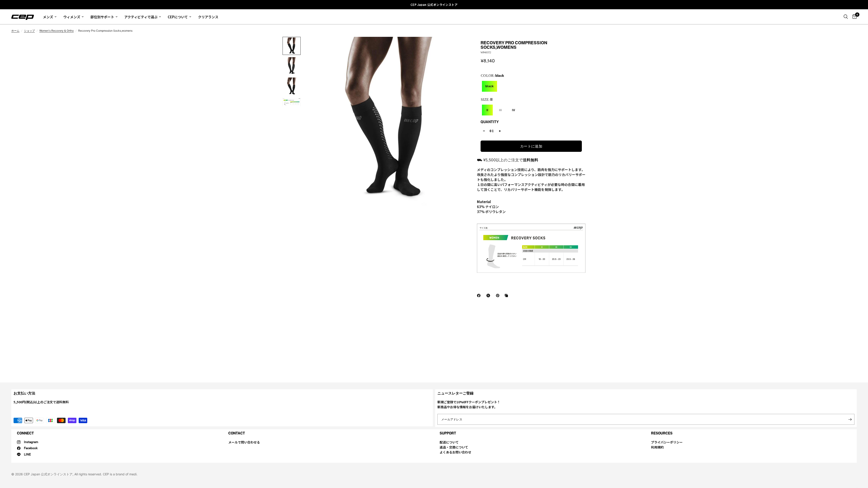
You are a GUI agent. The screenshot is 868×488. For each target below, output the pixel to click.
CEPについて (178, 16)
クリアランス (208, 16)
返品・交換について (454, 447)
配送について (449, 442)
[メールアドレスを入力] (849, 419)
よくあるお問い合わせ (455, 452)
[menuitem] (50, 16)
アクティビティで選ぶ (141, 16)
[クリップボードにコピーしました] (507, 295)
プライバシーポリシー (667, 442)
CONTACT (236, 433)
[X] (489, 295)
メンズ (48, 16)
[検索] (845, 16)
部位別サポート (102, 16)
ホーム (15, 30)
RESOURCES (661, 433)
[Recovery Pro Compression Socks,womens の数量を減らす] (484, 131)
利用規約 (657, 447)
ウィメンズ (71, 16)
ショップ (29, 30)
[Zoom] (464, 46)
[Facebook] (479, 295)
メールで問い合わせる (244, 442)
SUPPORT (448, 433)
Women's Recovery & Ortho (56, 30)
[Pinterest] (498, 295)
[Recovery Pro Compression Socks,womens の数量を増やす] (499, 131)
